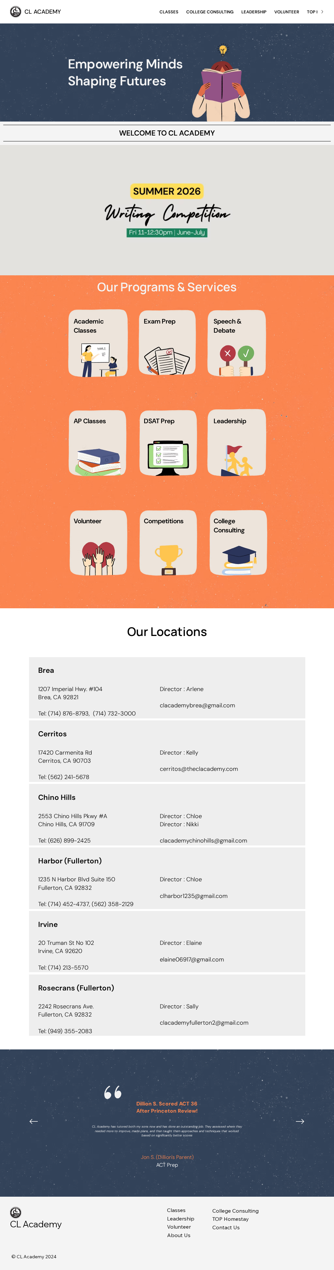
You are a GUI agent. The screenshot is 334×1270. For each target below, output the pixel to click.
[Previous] (33, 1121)
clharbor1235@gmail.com (194, 896)
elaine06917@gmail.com (192, 959)
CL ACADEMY (42, 12)
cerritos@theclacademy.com (199, 769)
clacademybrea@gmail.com (197, 705)
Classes (176, 1210)
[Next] (300, 1121)
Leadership (180, 1218)
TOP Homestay (230, 1219)
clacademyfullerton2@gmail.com (204, 1023)
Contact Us (226, 1227)
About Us (178, 1235)
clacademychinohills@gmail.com (203, 840)
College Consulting (235, 1210)
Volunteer (179, 1226)
